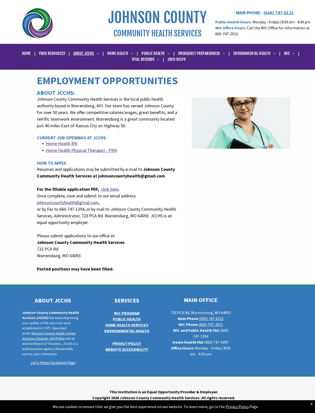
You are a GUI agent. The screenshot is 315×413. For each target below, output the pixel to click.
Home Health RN (61, 143)
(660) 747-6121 (279, 13)
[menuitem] (26, 53)
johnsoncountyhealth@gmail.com (68, 202)
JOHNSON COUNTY (157, 17)
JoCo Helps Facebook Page (53, 362)
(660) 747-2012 (210, 324)
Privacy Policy (237, 406)
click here (109, 189)
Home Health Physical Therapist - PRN (81, 150)
